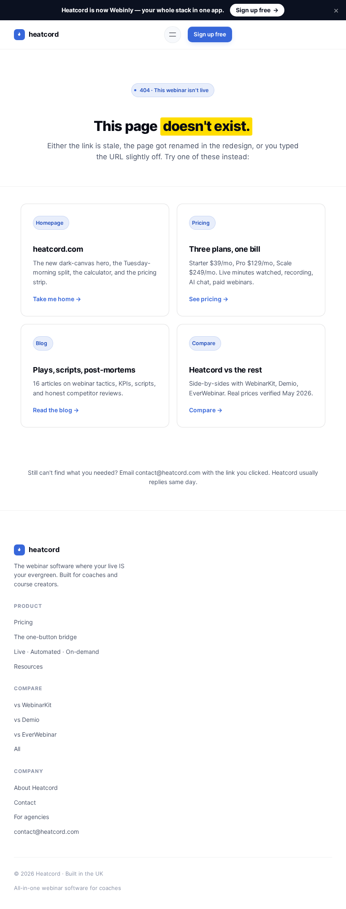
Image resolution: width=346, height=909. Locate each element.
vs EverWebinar (35, 734)
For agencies (31, 816)
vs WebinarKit (32, 704)
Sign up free (257, 10)
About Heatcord (36, 787)
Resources (28, 666)
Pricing (23, 622)
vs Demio (26, 719)
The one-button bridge (45, 636)
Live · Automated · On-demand (56, 651)
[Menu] (172, 34)
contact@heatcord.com (167, 472)
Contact (25, 802)
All (17, 748)
